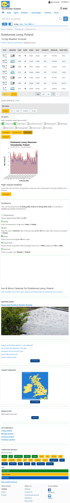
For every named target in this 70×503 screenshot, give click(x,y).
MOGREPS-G (54, 460)
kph (43, 94)
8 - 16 (14, 94)
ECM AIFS (11, 460)
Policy (3, 492)
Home (3, 29)
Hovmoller (49, 464)
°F (57, 94)
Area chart (28, 132)
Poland (3, 43)
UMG (30, 460)
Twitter (50, 498)
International (19, 29)
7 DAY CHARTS (35, 402)
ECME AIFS (12, 464)
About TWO (29, 501)
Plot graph (6, 137)
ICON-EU (37, 460)
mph (38, 94)
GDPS (19, 460)
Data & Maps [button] (36, 13)
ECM (60, 456)
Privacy (3, 495)
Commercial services (32, 495)
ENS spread (41, 464)
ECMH (4, 460)
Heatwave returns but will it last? (12, 351)
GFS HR (54, 456)
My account (54, 2)
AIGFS (41, 456)
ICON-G (45, 460)
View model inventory (9, 482)
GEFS (20, 464)
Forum (56, 13)
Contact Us (28, 492)
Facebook (51, 492)
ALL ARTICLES (35, 361)
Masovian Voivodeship (15, 43)
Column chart (17, 132)
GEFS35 (27, 464)
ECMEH (5, 464)
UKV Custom (18, 456)
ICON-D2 (27, 456)
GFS (48, 456)
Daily (21, 24)
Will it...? (31, 24)
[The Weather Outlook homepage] (3, 13)
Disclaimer (28, 498)
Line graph (6, 132)
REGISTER (35, 417)
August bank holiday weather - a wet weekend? (17, 345)
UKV (11, 456)
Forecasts (10, 29)
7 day (25, 24)
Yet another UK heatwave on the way (13, 348)
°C (53, 94)
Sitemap (27, 489)
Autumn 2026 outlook (8, 357)
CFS (33, 464)
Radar (9, 13)
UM (25, 460)
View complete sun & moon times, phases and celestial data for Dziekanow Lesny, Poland (31, 292)
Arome (4, 456)
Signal (16, 13)
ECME (62, 460)
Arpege (35, 456)
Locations (65, 2)
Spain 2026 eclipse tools (9, 354)
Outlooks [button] (24, 13)
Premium (48, 13)
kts (48, 94)
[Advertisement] (35, 272)
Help (17, 101)
